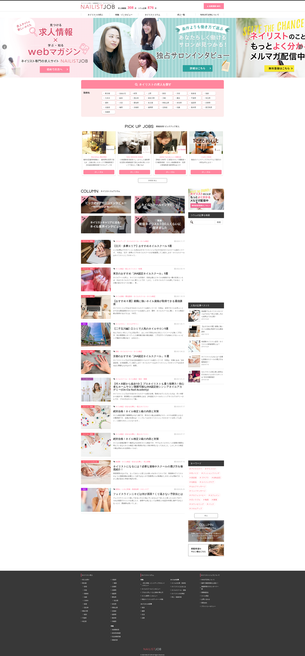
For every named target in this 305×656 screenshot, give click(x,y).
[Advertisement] (206, 264)
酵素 (215, 499)
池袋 (207, 93)
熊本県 (193, 107)
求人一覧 (181, 14)
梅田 (121, 107)
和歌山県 (165, 103)
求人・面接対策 (177, 597)
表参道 (193, 93)
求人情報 (147, 461)
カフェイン (214, 495)
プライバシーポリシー (208, 606)
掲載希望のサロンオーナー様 (210, 587)
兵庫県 (207, 103)
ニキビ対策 (126, 489)
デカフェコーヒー (198, 495)
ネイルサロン (120, 324)
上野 (149, 93)
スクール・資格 (88, 241)
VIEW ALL (152, 180)
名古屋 (150, 103)
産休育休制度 (116, 633)
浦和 (106, 103)
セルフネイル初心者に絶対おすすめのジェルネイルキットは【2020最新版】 (212, 374)
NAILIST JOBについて (209, 14)
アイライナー (196, 469)
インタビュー (87, 379)
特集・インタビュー (123, 14)
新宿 (164, 93)
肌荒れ (117, 489)
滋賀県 (193, 103)
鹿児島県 (208, 107)
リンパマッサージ (198, 491)
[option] (99, 153)
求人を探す (85, 580)
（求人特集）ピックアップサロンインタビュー (153, 584)
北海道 (164, 107)
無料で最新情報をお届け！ (210, 583)
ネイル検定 (144, 241)
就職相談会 (204, 592)
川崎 (164, 98)
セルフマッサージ (198, 486)
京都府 (136, 107)
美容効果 (135, 489)
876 (151, 7)
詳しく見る (99, 172)
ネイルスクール (133, 241)
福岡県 (150, 107)
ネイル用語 (204, 596)
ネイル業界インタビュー (150, 596)
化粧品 (194, 482)
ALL (206, 516)
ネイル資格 (119, 296)
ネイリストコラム (152, 14)
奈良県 (179, 103)
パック (211, 504)
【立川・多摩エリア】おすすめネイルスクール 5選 (142, 246)
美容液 (194, 477)
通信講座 (128, 296)
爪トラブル (195, 499)
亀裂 (207, 499)
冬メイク (194, 473)
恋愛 (143, 618)
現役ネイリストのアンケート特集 (152, 599)
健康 (143, 611)
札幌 (178, 107)
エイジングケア (207, 482)
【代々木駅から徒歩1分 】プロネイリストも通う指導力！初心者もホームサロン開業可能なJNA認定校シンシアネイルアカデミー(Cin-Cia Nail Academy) (148, 386)
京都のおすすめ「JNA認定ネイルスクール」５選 (141, 356)
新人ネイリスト (131, 269)
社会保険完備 (116, 636)
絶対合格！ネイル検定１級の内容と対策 (136, 411)
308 (130, 7)
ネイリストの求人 (95, 14)
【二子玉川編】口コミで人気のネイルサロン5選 (140, 328)
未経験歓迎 (115, 630)
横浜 (178, 98)
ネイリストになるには (90, 462)
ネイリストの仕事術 (178, 594)
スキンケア (144, 489)
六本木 (107, 98)
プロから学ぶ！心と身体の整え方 (152, 592)
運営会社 (204, 603)
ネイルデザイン (133, 324)
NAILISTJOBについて (208, 580)
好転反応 (217, 477)
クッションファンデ (211, 473)
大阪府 (107, 107)
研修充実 (115, 640)
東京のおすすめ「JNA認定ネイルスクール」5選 (140, 273)
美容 (84, 324)
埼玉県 (207, 98)
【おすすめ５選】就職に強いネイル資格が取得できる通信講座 (147, 302)
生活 (143, 614)
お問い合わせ (205, 599)
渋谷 (178, 93)
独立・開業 (143, 379)
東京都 (107, 93)
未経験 (117, 461)
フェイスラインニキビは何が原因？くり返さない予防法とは (148, 494)
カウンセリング (197, 504)
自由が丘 (122, 93)
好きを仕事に (130, 406)
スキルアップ (120, 241)
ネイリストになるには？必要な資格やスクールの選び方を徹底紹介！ (148, 468)
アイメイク (211, 469)
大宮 (121, 103)
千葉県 (193, 98)
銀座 (121, 98)
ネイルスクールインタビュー (151, 589)
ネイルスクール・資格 (179, 590)
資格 (117, 351)
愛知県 (136, 103)
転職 (140, 269)
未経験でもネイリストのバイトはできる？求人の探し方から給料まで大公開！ (212, 314)
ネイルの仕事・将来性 (179, 583)
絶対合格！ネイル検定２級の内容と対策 (136, 438)
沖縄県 (107, 112)
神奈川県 (151, 98)
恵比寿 (136, 98)
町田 (135, 93)
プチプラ (205, 477)
